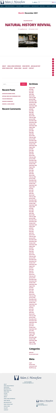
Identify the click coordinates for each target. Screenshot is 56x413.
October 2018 (32, 243)
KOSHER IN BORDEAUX (7, 101)
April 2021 (31, 193)
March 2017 (32, 274)
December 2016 (32, 279)
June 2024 (31, 130)
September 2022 (33, 165)
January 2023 (32, 158)
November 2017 (33, 261)
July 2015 (31, 307)
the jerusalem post (28, 20)
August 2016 (32, 286)
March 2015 (32, 314)
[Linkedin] (37, 406)
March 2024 (32, 135)
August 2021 (32, 186)
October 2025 (32, 104)
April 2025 (31, 114)
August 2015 (32, 305)
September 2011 (33, 329)
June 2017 (31, 269)
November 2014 (33, 320)
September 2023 (33, 145)
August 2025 (32, 107)
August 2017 (32, 266)
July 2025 (31, 109)
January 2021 (32, 198)
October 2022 (32, 163)
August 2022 (32, 167)
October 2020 (32, 203)
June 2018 (31, 249)
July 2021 (31, 188)
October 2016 (32, 282)
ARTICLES (31, 352)
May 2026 (31, 92)
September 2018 (33, 244)
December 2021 (32, 180)
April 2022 (31, 173)
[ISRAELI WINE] (53, 71)
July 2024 (31, 129)
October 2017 (32, 263)
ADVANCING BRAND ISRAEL (8, 93)
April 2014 (31, 324)
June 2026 (31, 91)
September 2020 (33, 205)
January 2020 (32, 218)
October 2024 (32, 124)
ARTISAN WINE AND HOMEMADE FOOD (11, 96)
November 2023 (33, 142)
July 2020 (31, 208)
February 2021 (32, 196)
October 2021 (32, 183)
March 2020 (32, 215)
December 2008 (32, 337)
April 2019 (31, 233)
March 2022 (32, 175)
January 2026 (32, 99)
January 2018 (32, 258)
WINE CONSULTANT (35, 6)
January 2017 (32, 277)
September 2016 (33, 284)
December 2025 (32, 101)
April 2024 (31, 134)
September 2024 (33, 125)
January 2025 (32, 119)
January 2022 (32, 178)
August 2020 (32, 206)
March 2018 (32, 254)
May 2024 (31, 132)
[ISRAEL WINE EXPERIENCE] (53, 61)
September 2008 (33, 340)
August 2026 (32, 87)
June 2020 (31, 210)
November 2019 (33, 221)
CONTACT (53, 6)
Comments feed (33, 366)
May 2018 (31, 251)
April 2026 (31, 94)
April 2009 (31, 335)
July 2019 (31, 228)
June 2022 (31, 170)
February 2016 (32, 296)
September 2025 (33, 106)
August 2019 (32, 226)
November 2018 (33, 241)
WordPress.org (32, 367)
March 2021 (32, 195)
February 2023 (32, 157)
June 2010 (31, 330)
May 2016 (31, 291)
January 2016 (32, 297)
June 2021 (31, 190)
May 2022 (31, 172)
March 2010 (32, 332)
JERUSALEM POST (26, 6)
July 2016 (31, 287)
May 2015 (31, 310)
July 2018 (31, 248)
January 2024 (32, 139)
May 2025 (31, 112)
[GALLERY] (53, 73)
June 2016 (31, 289)
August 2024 (32, 127)
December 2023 (32, 140)
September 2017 (33, 264)
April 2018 (31, 253)
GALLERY (48, 6)
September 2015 (33, 304)
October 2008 (32, 339)
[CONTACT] (53, 75)
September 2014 (33, 322)
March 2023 (32, 155)
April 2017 (31, 272)
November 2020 (33, 201)
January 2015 (32, 317)
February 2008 (32, 344)
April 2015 (31, 312)
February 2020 (32, 216)
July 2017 (31, 267)
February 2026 (32, 97)
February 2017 (32, 276)
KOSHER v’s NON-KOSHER (8, 104)
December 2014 (32, 319)
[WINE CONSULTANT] (53, 68)
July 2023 (31, 148)
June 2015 (31, 309)
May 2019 (31, 231)
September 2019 (33, 225)
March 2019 (32, 234)
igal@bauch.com (24, 29)
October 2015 (32, 302)
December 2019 (32, 220)
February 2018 (32, 256)
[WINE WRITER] (53, 64)
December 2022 (32, 160)
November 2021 (33, 182)
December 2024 (32, 120)
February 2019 (32, 236)
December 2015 (32, 299)
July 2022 (31, 168)
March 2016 (32, 294)
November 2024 (33, 122)
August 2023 (32, 147)
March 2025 (32, 115)
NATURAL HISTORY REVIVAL (28, 24)
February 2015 (32, 315)
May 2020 (31, 211)
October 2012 (32, 327)
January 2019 (32, 238)
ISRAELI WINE (42, 6)
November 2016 (33, 281)
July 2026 (31, 89)
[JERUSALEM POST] (53, 66)
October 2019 (32, 223)
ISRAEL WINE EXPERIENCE (9, 6)
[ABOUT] (53, 59)
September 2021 (33, 185)
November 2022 (33, 162)
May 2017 (31, 271)
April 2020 (31, 213)
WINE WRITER (18, 6)
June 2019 (31, 229)
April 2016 (31, 292)
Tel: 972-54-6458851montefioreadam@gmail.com (28, 382)
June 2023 (31, 150)
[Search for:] (11, 84)
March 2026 (32, 96)
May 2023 (31, 152)
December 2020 (32, 200)
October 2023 (32, 144)
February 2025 (32, 117)
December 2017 (32, 259)
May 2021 (31, 191)
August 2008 (32, 342)
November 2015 (33, 301)
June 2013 (31, 325)
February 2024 (32, 137)
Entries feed (32, 364)
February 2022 (32, 177)
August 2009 (32, 334)
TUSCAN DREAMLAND (7, 98)
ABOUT (2, 6)
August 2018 (32, 246)
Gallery (5, 393)
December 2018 (32, 239)
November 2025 (33, 102)
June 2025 (31, 110)
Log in (30, 362)
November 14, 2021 (34, 29)
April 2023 (31, 153)
